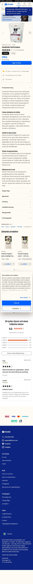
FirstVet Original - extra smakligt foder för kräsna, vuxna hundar (7, 255)
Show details (24, 297)
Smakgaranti (5, 484)
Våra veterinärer (6, 460)
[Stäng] (30, 10)
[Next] (30, 32)
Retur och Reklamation (8, 477)
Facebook (8, 444)
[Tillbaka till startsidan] (9, 4)
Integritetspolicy (7, 514)
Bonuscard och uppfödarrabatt (11, 487)
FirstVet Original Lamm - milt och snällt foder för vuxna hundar (23, 255)
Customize (15, 308)
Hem (2, 226)
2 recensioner (20, 50)
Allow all (16, 303)
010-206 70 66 (9, 437)
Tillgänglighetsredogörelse (10, 524)
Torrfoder (19, 226)
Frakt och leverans (7, 474)
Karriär (4, 464)
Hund (13, 45)
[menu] (2, 4)
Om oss (4, 457)
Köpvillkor (5, 480)
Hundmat (13, 226)
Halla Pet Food (6, 45)
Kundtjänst (5, 504)
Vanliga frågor (6, 500)
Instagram (7, 447)
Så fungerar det (6, 497)
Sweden (9, 534)
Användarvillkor (6, 517)
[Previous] (3, 32)
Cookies (4, 520)
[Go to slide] (14, 269)
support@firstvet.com (11, 440)
